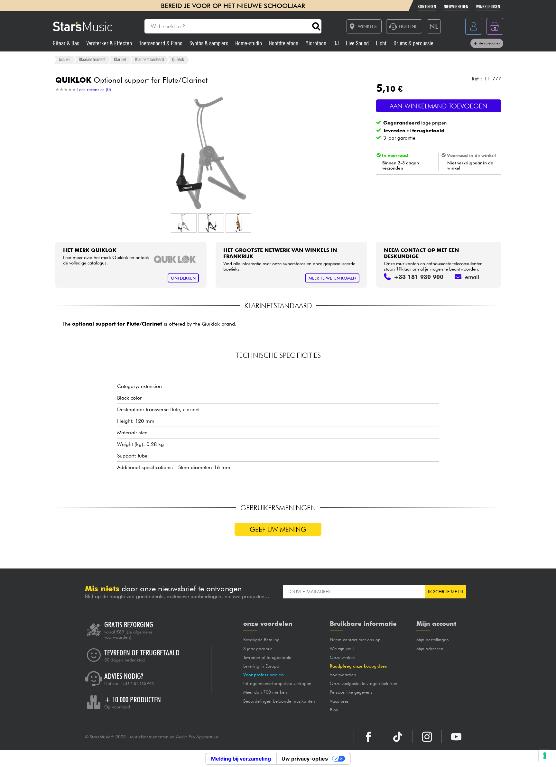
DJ (336, 43)
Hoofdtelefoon (284, 43)
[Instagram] (426, 736)
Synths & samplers (209, 43)
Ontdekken (183, 278)
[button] (184, 223)
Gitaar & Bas (66, 43)
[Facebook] (368, 736)
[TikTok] (397, 736)
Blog (334, 709)
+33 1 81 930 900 (138, 683)
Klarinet (120, 59)
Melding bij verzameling (241, 758)
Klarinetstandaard (149, 59)
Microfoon (316, 43)
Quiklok (178, 59)
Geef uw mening (278, 529)
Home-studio (249, 43)
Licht (382, 43)
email (472, 276)
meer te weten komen (332, 278)
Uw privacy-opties (305, 758)
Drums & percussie (413, 43)
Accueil (64, 59)
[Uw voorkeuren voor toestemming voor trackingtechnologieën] (545, 756)
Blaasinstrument (92, 59)
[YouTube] (456, 736)
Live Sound (358, 43)
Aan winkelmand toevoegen (438, 106)
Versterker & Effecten (109, 43)
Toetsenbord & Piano (161, 43)
